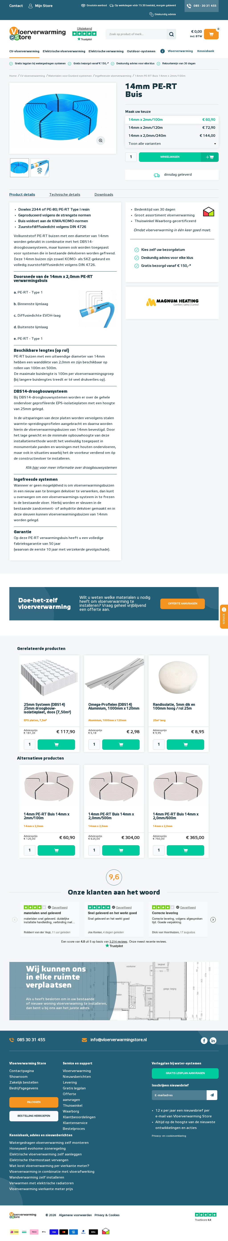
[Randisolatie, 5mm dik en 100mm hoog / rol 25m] (179, 678)
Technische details (64, 195)
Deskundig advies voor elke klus (135, 63)
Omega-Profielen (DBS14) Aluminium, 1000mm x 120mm (113, 706)
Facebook (204, 1040)
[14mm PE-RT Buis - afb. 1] (62, 118)
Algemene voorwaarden (75, 1215)
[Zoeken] (171, 34)
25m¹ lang (159, 720)
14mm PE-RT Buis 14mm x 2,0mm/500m (111, 816)
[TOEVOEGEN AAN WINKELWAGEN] (49, 744)
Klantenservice (75, 1123)
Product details (22, 195)
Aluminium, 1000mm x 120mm (107, 720)
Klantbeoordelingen (79, 1117)
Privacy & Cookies (107, 1215)
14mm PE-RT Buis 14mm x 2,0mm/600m (175, 816)
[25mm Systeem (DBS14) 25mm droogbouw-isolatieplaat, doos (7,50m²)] (49, 678)
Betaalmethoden (53, 1231)
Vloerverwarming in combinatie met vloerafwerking (51, 1172)
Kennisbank (205, 51)
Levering (70, 1082)
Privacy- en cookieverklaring (169, 1136)
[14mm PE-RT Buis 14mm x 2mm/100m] (49, 787)
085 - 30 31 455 (204, 5)
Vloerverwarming (180, 51)
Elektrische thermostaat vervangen (38, 1160)
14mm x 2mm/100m (171, 120)
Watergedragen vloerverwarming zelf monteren (49, 1143)
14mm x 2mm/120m (171, 128)
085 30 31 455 (31, 1040)
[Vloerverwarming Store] (40, 33)
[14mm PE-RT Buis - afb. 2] (40, 168)
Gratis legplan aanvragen (185, 1073)
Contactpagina (21, 1071)
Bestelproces (74, 1129)
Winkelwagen (211, 33)
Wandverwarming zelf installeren (36, 1177)
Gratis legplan (74, 1088)
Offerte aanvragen (182, 603)
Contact (16, 6)
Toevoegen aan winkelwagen (56, 744)
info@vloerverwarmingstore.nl (119, 1040)
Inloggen (34, 1102)
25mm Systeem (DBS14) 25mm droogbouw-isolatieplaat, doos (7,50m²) (47, 708)
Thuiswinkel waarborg (105, 1231)
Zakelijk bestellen (23, 1082)
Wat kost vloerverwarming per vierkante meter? (49, 1166)
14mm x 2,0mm (33, 826)
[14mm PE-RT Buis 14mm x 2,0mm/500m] (114, 787)
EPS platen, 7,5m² (35, 720)
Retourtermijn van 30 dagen (178, 63)
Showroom (18, 1077)
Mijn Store (44, 6)
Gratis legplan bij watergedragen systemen (40, 63)
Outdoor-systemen (141, 51)
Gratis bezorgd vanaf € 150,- (90, 63)
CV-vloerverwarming (24, 51)
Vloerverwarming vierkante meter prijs (41, 1189)
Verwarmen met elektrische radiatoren (41, 1183)
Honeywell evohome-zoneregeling (37, 1148)
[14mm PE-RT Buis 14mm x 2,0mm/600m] (179, 787)
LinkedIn (213, 1040)
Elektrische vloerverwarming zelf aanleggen (45, 1154)
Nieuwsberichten (77, 1077)
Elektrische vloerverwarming (64, 51)
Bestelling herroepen (34, 1116)
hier (35, 468)
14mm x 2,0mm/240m (171, 136)
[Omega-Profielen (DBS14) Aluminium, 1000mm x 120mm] (114, 678)
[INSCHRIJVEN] (212, 1095)
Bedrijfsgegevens (23, 1088)
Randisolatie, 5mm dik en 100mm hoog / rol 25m (174, 706)
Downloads (103, 195)
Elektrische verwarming (106, 51)
